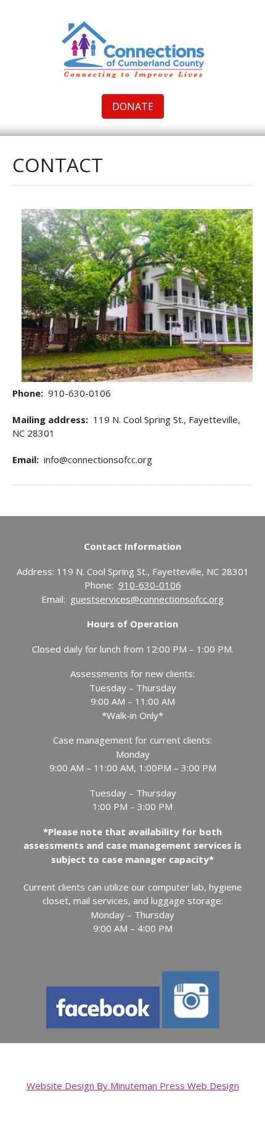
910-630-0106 (149, 585)
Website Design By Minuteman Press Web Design (132, 1085)
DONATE (132, 106)
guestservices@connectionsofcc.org (147, 599)
